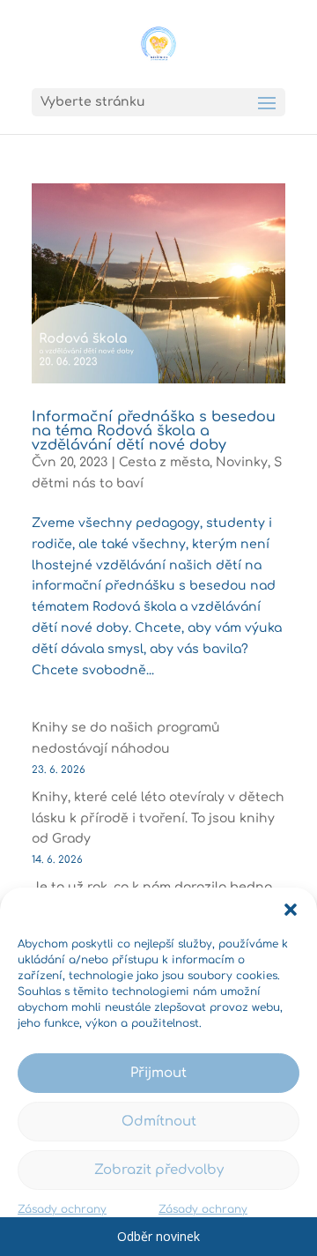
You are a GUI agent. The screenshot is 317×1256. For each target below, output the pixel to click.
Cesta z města (164, 462)
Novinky (242, 462)
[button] (290, 909)
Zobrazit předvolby (159, 1170)
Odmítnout (159, 1121)
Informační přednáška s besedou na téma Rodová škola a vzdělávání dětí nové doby (154, 431)
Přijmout (158, 1073)
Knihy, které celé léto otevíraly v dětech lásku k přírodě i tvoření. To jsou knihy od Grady (158, 818)
